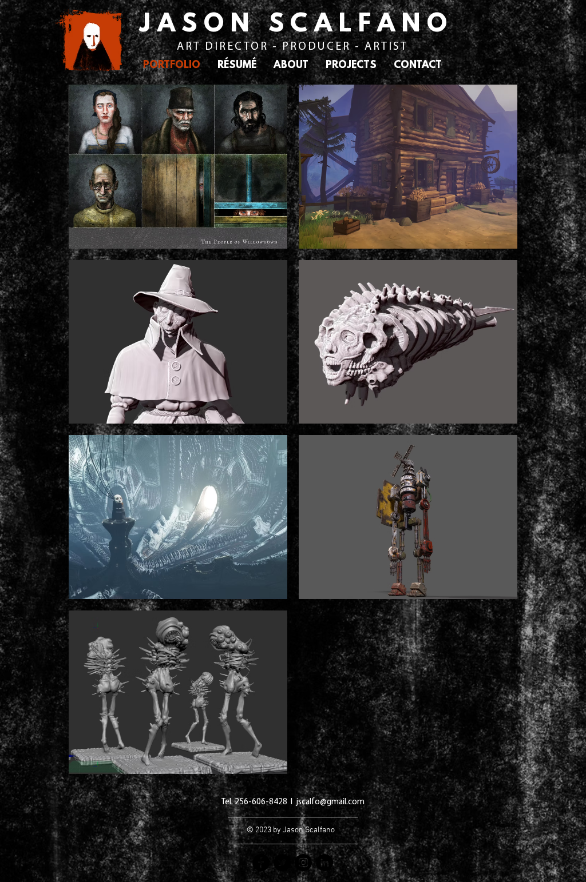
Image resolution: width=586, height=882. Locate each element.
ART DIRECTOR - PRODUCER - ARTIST (292, 47)
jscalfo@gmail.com (330, 802)
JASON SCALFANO (297, 25)
